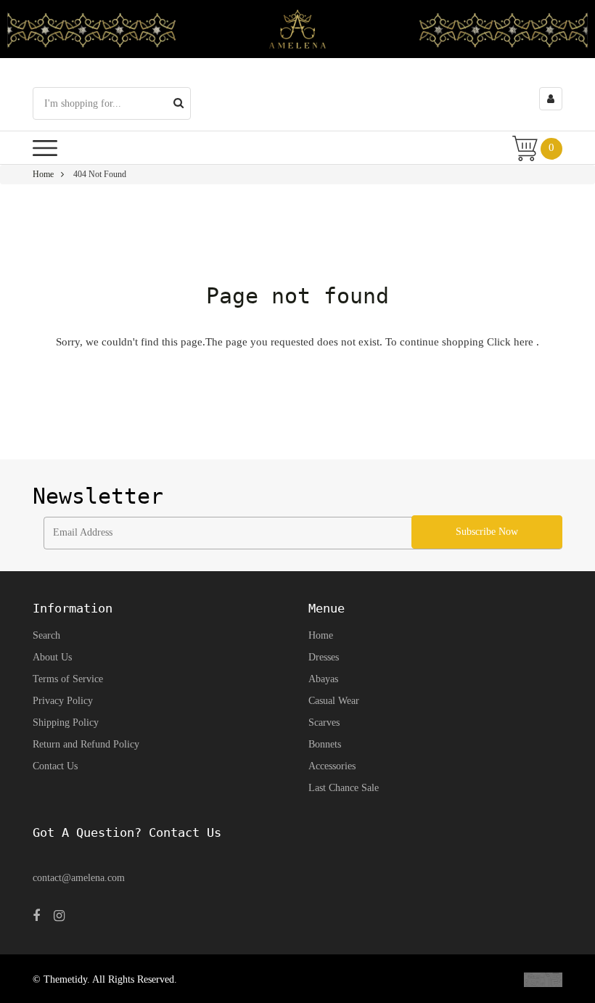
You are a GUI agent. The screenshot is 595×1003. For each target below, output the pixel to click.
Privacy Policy (63, 700)
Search (46, 635)
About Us (52, 657)
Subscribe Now (487, 531)
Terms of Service (68, 679)
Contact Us (55, 766)
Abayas (323, 679)
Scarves (324, 722)
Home (43, 174)
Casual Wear (333, 700)
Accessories (332, 766)
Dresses (323, 657)
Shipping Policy (66, 722)
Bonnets (324, 744)
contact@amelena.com (79, 877)
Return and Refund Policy (86, 744)
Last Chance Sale (343, 787)
